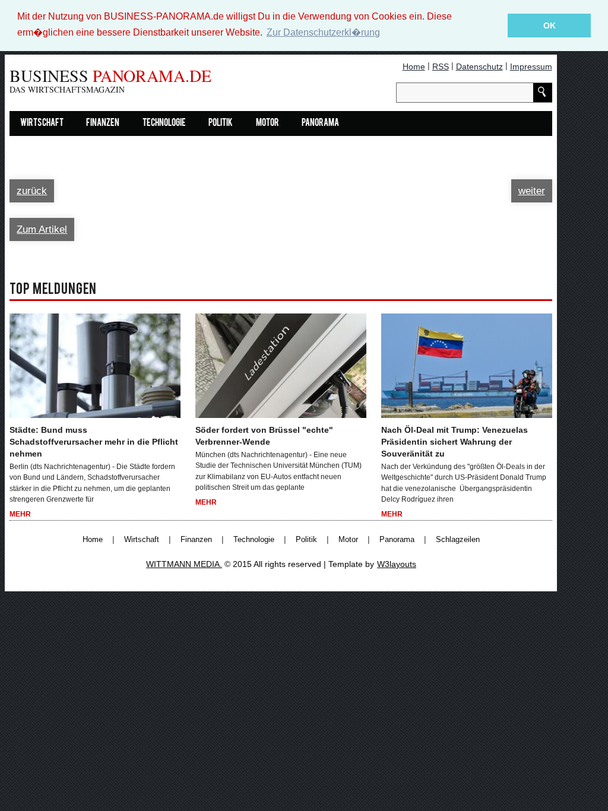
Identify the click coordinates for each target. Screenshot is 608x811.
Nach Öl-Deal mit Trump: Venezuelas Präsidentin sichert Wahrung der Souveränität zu (454, 441)
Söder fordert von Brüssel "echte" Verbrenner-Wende (264, 435)
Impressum (531, 66)
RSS (440, 66)
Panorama (320, 123)
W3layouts (396, 564)
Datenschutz (479, 66)
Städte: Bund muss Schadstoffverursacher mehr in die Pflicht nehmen (94, 441)
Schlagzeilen (458, 540)
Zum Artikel (42, 229)
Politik (220, 123)
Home (414, 66)
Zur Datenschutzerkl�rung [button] (323, 32)
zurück (32, 191)
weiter (531, 191)
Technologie (164, 123)
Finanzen (102, 123)
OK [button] (549, 25)
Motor (267, 123)
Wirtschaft (42, 123)
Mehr (20, 514)
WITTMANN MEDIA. (184, 564)
